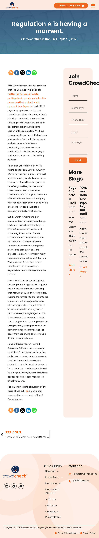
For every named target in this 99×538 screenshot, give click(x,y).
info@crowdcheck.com (85, 473)
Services (50, 471)
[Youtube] (21, 486)
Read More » (72, 269)
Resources (51, 483)
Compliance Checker (52, 491)
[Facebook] (14, 486)
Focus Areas (52, 477)
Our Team (51, 505)
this (26, 390)
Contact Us (51, 511)
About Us (50, 499)
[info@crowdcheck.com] (70, 474)
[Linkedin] (7, 486)
